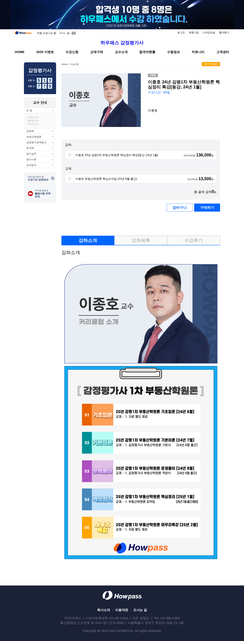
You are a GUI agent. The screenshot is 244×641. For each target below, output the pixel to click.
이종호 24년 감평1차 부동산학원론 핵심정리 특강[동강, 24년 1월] (116, 155)
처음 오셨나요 (46, 33)
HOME (19, 52)
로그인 (181, 32)
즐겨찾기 (224, 32)
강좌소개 (88, 240)
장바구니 (180, 207)
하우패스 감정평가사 (122, 42)
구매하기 (207, 207)
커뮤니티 (198, 52)
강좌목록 (140, 240)
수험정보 (173, 52)
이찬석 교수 (33, 117)
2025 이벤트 (45, 52)
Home (64, 64)
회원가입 (194, 32)
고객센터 (222, 52)
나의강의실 (209, 32)
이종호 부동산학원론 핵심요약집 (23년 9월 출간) (106, 178)
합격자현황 (147, 52)
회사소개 (103, 610)
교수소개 (121, 52)
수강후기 (193, 240)
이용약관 (121, 610)
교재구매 (96, 52)
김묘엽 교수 (33, 120)
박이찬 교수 (33, 124)
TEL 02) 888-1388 (167, 618)
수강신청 (72, 52)
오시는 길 (140, 610)
